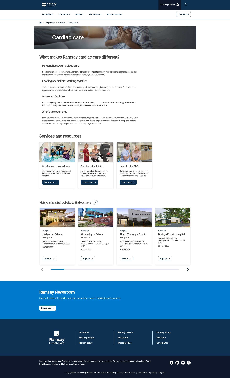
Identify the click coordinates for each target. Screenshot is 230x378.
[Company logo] (49, 5)
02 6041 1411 (125, 250)
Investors (161, 337)
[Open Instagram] (189, 363)
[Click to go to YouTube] (183, 363)
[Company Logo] (56, 337)
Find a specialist (87, 337)
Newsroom (123, 337)
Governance (162, 343)
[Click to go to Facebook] (171, 363)
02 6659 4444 (163, 246)
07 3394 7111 (86, 250)
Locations (84, 332)
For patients (50, 23)
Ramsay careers (125, 332)
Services (61, 23)
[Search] (186, 5)
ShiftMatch (142, 373)
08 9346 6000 (48, 247)
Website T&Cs (125, 343)
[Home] (40, 22)
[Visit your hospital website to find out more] (95, 202)
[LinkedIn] (177, 363)
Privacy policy (85, 343)
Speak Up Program (157, 373)
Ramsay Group (163, 332)
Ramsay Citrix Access (126, 373)
